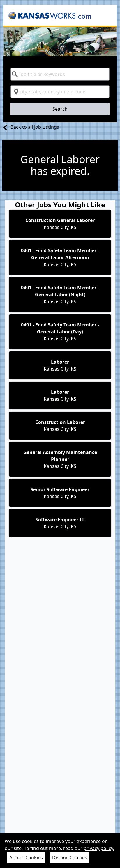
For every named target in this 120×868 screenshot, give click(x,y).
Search (60, 109)
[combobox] (59, 74)
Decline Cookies (69, 857)
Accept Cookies (26, 857)
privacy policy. (99, 848)
